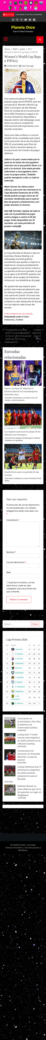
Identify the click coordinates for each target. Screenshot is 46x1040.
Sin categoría (27, 314)
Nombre (11, 552)
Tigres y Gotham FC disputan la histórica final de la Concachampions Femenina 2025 (21, 391)
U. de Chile (19, 659)
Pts (39, 645)
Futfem (19, 319)
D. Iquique (18, 682)
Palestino (18, 668)
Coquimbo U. (19, 663)
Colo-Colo (18, 649)
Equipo (13, 645)
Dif (34, 645)
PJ (29, 645)
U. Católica (19, 654)
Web (8, 572)
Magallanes (19, 691)
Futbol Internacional (13, 314)
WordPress (22, 850)
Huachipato (19, 673)
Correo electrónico (16, 562)
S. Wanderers (20, 687)
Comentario (13, 520)
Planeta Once (23, 27)
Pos (7, 645)
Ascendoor (18, 847)
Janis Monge (28, 65)
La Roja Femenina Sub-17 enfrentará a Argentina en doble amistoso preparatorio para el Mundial (30, 772)
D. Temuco (19, 703)
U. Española (19, 677)
